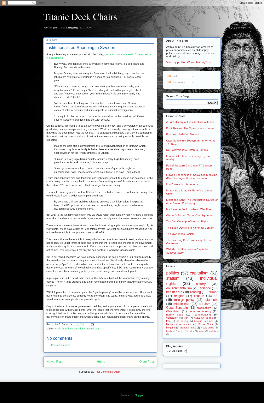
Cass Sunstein (177, 308)
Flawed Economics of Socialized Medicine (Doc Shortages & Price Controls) (191, 176)
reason (199, 296)
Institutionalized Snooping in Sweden (80, 47)
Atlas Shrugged (203, 317)
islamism (211, 300)
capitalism (61, 328)
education (172, 317)
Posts (174, 76)
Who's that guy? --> (199, 62)
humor (213, 292)
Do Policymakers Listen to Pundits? (187, 149)
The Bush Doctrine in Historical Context (190, 227)
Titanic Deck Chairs (80, 16)
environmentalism (179, 288)
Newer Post (54, 361)
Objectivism (173, 311)
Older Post (146, 361)
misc (180, 331)
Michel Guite (205, 324)
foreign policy (184, 300)
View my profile (175, 62)
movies (190, 331)
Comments (178, 82)
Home (101, 361)
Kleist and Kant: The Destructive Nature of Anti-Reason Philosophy (192, 201)
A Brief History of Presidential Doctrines (190, 121)
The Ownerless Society (180, 233)
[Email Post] (91, 324)
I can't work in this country (182, 184)
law (168, 320)
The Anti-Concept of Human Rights (187, 221)
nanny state (93, 328)
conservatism (203, 314)
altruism (204, 304)
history (201, 284)
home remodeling (200, 311)
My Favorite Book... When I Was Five (188, 209)
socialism (213, 331)
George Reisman (203, 321)
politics (172, 273)
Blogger (139, 395)
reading (195, 292)
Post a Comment (60, 345)
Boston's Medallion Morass (182, 134)
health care (174, 292)
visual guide (207, 327)
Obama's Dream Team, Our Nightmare (190, 215)
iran (186, 317)
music (201, 331)
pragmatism (204, 307)
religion (179, 296)
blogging (170, 327)
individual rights (77, 328)
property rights (188, 327)
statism (173, 278)
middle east (181, 304)
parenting (182, 320)
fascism (170, 331)
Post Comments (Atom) (108, 371)
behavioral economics (179, 324)
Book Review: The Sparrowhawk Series (190, 128)
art (216, 296)
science (205, 288)
